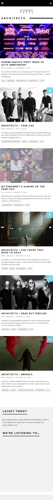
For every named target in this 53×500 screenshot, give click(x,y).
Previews (10, 80)
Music (12, 268)
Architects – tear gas (17, 125)
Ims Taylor (6, 192)
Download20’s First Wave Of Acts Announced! (22, 63)
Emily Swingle (7, 68)
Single (24, 141)
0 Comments (33, 80)
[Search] (51, 3)
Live (3, 80)
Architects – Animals (17, 374)
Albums (5, 268)
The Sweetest (21, 80)
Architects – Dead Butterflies (24, 313)
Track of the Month (25, 390)
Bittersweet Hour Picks (11, 141)
